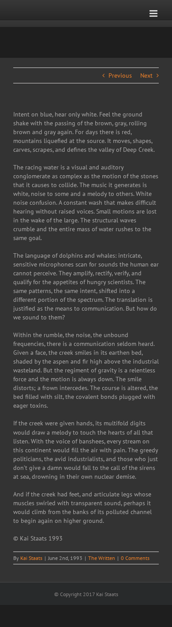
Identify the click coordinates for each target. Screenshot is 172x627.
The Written (101, 558)
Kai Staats (31, 558)
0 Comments (135, 558)
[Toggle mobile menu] (154, 13)
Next (146, 75)
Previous (120, 75)
